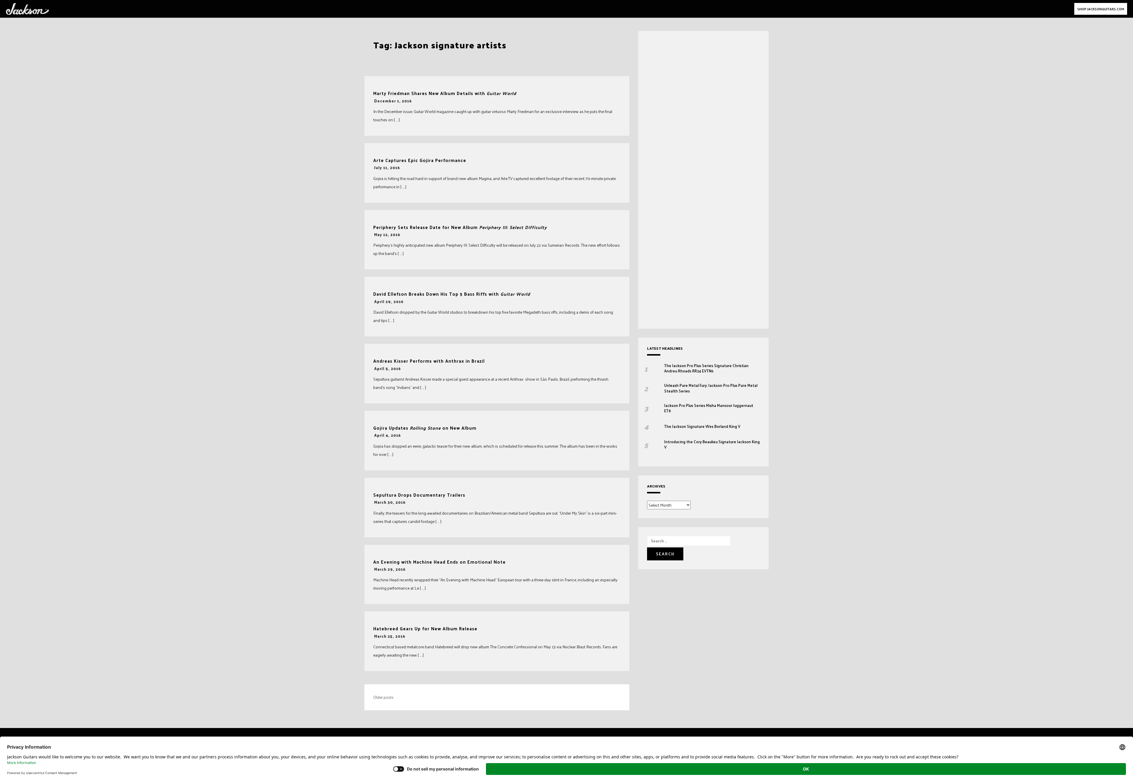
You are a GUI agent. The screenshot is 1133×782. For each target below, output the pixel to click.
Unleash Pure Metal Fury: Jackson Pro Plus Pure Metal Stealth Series (710, 388)
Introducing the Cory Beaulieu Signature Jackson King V (712, 444)
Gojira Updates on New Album (425, 428)
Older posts (383, 697)
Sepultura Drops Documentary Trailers (419, 495)
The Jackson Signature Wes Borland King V (702, 426)
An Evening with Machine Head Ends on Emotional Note (439, 562)
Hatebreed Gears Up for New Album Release (425, 628)
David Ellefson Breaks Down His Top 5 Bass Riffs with (451, 294)
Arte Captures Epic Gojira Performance (419, 160)
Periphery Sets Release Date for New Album (460, 227)
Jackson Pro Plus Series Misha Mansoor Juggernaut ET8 (708, 408)
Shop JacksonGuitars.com (1100, 9)
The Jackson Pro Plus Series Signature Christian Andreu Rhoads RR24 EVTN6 (706, 368)
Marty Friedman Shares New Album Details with (444, 93)
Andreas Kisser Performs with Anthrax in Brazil (429, 361)
